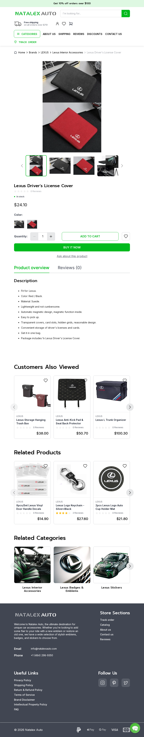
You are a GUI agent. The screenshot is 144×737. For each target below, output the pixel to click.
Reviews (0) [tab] (70, 267)
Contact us (113, 33)
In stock (20, 196)
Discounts (94, 33)
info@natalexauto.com (44, 648)
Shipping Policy (23, 685)
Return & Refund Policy (28, 689)
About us (49, 33)
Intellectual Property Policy (30, 704)
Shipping (64, 33)
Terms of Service (24, 694)
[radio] (15, 191)
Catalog (105, 624)
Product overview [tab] (31, 267)
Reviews (78, 33)
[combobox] (95, 13)
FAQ (16, 709)
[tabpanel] (72, 308)
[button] (135, 728)
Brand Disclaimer (24, 699)
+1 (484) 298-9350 (42, 655)
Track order (107, 619)
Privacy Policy (22, 680)
